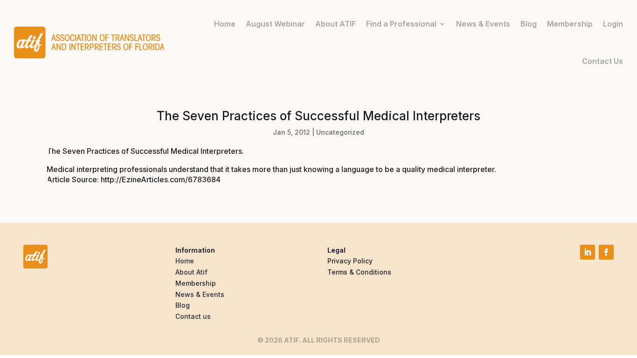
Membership (570, 23)
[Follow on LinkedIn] (587, 252)
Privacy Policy (350, 261)
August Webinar (275, 23)
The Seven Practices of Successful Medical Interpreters (144, 151)
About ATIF (335, 23)
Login (613, 23)
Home (224, 23)
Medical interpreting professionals (107, 169)
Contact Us (602, 61)
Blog (528, 23)
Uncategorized (340, 132)
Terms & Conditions (359, 272)
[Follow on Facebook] (606, 252)
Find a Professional (401, 23)
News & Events (483, 23)
